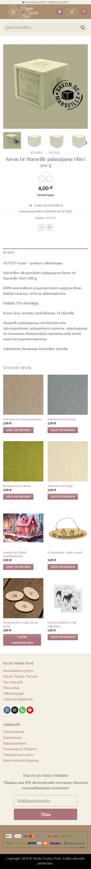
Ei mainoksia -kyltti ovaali (65, 552)
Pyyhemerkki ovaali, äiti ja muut (20, 624)
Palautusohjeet (14, 743)
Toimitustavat (14, 731)
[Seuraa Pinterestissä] (29, 710)
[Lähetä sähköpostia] (14, 710)
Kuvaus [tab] (8, 252)
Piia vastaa (11, 688)
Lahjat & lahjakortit (18, 699)
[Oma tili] (59, 11)
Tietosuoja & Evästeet (20, 749)
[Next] (81, 86)
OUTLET (54, 153)
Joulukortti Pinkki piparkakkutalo (14, 554)
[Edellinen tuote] (49, 179)
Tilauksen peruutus (18, 754)
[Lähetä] (83, 27)
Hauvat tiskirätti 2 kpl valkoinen (62, 624)
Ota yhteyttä (13, 682)
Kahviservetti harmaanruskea (22, 419)
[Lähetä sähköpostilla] (41, 227)
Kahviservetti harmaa (62, 419)
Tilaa (45, 814)
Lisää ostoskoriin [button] (18, 430)
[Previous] (10, 86)
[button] (71, 11)
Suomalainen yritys (18, 670)
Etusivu (37, 153)
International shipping (21, 760)
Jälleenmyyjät (13, 693)
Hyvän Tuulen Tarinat (20, 676)
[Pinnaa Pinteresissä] (49, 227)
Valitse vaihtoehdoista (22, 640)
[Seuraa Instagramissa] (7, 710)
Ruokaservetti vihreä (16, 486)
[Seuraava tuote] (41, 179)
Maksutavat (12, 737)
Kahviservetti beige (60, 486)
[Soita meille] (22, 710)
